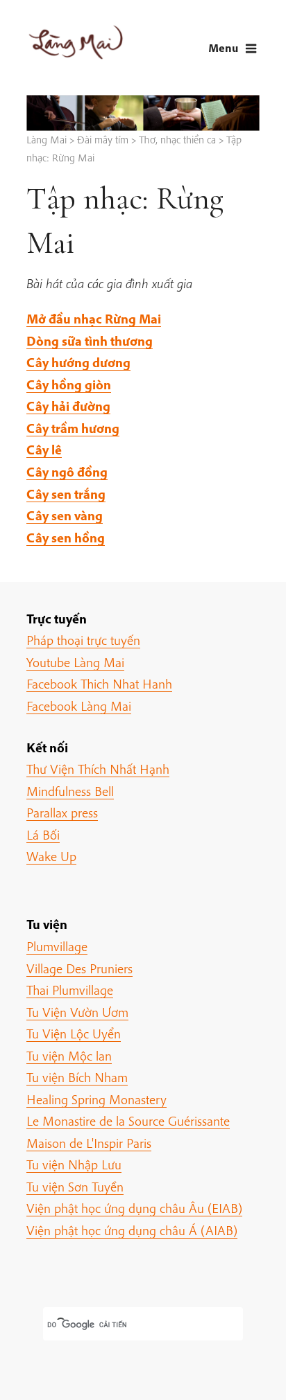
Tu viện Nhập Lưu (73, 1164)
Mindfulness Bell (70, 791)
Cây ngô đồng (67, 471)
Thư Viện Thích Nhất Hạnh (97, 769)
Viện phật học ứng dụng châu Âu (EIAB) (134, 1208)
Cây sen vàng (64, 515)
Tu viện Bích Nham (77, 1077)
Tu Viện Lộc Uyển (73, 1033)
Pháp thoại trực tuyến (83, 640)
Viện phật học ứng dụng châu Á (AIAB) (131, 1230)
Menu (223, 47)
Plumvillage (56, 946)
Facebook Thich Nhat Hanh (99, 683)
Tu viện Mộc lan (69, 1055)
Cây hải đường (68, 406)
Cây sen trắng (66, 494)
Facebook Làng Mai (78, 706)
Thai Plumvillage (69, 990)
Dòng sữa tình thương (89, 341)
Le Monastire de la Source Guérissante (128, 1121)
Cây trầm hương (72, 428)
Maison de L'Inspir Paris (88, 1143)
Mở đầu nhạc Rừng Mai (93, 318)
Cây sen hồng (65, 537)
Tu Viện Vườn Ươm (77, 1012)
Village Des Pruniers (79, 968)
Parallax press (62, 812)
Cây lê (44, 449)
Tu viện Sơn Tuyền (75, 1186)
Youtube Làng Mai (75, 662)
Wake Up (51, 856)
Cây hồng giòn (68, 384)
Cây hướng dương (78, 362)
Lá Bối (43, 834)
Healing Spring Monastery (96, 1099)
